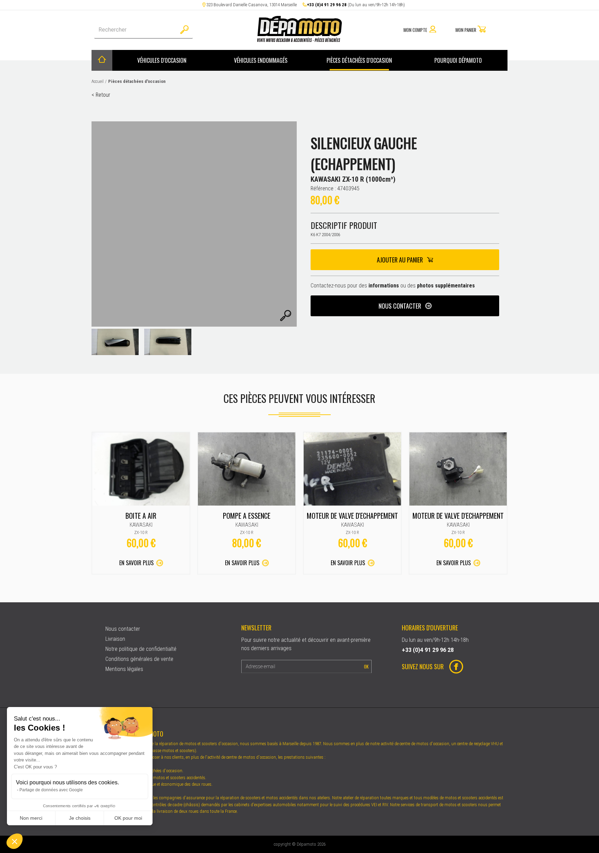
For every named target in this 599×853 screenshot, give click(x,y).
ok (366, 666)
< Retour (101, 95)
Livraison (115, 639)
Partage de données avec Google (51, 789)
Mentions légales (124, 669)
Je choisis (79, 818)
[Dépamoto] (299, 40)
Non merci (31, 818)
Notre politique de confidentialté (140, 649)
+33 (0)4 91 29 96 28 (327, 4)
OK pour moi (128, 818)
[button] (14, 841)
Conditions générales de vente (139, 659)
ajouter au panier (400, 259)
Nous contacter (401, 305)
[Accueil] (102, 60)
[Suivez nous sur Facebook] (453, 667)
